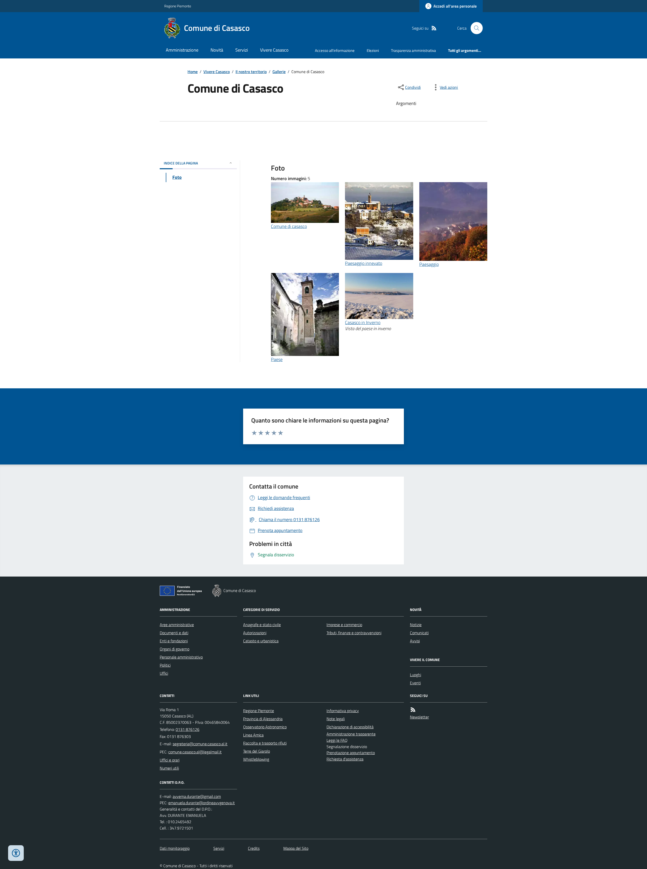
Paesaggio (429, 264)
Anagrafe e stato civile (262, 625)
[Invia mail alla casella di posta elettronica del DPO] (197, 796)
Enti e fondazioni (174, 641)
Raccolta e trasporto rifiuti (265, 743)
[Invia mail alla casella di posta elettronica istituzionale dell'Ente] (200, 744)
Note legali (336, 719)
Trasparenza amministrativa (413, 50)
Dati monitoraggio (175, 848)
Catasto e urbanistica (261, 641)
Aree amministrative (177, 625)
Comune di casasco (289, 226)
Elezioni (373, 50)
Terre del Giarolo (256, 751)
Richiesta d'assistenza (345, 759)
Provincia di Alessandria (263, 719)
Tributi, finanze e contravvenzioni (354, 633)
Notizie (416, 625)
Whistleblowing (256, 759)
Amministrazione (182, 50)
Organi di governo (174, 649)
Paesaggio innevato (363, 263)
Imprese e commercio (344, 625)
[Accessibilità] (16, 853)
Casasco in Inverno (362, 322)
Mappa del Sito (295, 848)
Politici (165, 665)
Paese (277, 359)
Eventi (415, 683)
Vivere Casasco (274, 50)
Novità (217, 50)
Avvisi (415, 641)
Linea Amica (253, 735)
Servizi (241, 50)
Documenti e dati (174, 633)
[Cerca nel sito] (475, 28)
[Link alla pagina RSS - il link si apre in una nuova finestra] (434, 28)
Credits (254, 848)
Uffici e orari (169, 760)
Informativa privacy (343, 711)
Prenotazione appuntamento (351, 753)
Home (193, 72)
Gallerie (279, 72)
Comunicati (419, 633)
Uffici (164, 673)
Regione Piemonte (177, 6)
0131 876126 (187, 729)
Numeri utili (169, 768)
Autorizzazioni (254, 633)
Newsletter (419, 717)
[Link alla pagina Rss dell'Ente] (413, 710)
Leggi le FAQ (337, 740)
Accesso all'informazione (335, 50)
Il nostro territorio (251, 72)
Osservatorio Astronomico (265, 727)
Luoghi (415, 675)
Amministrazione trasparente (351, 734)
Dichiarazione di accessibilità (350, 727)
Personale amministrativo (181, 657)
